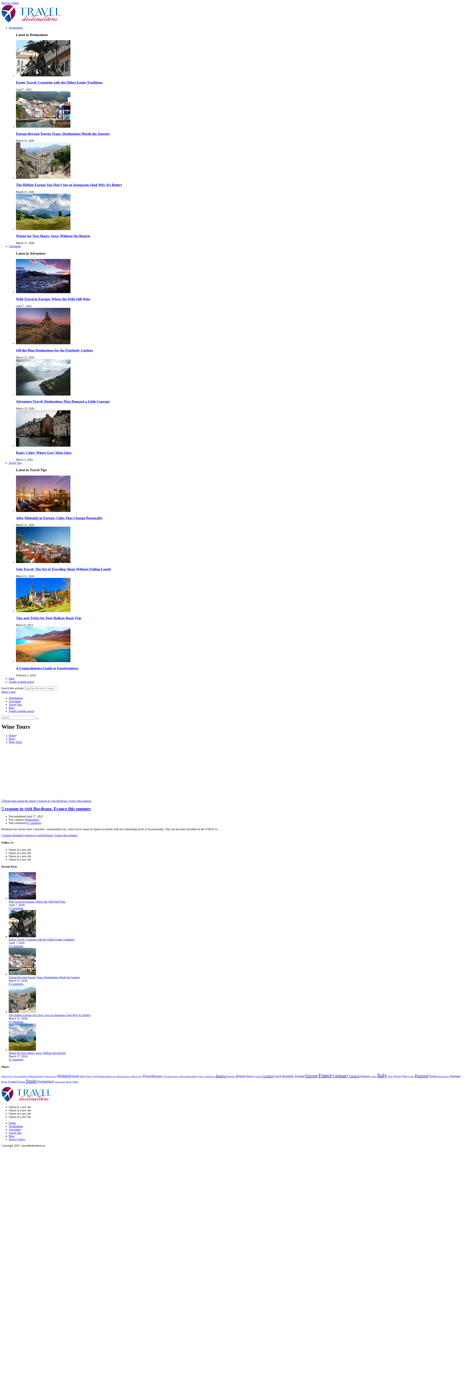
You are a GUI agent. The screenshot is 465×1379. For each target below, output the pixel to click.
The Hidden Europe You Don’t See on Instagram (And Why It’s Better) (69, 185)
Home (12, 1123)
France (325, 1075)
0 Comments (34, 823)
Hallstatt (365, 1076)
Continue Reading (39, 835)
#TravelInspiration (170, 1076)
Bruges (251, 1076)
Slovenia (21, 1082)
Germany (341, 1075)
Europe (311, 1075)
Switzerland (45, 1081)
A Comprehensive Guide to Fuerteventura (47, 668)
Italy (382, 1075)
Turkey (75, 1082)
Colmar (258, 1076)
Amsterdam (210, 1076)
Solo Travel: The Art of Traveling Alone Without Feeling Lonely (63, 569)
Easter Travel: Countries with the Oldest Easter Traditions (59, 82)
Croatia (267, 1076)
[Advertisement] (232, 772)
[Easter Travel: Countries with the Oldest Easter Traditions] (22, 936)
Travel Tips (15, 704)
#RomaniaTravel (123, 1076)
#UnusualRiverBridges (188, 1076)
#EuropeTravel (36, 1076)
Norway (397, 1076)
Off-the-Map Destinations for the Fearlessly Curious (54, 350)
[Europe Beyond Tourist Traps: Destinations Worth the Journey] (22, 974)
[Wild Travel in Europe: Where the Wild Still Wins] (22, 898)
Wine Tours (15, 742)
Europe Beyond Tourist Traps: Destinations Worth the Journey (63, 134)
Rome (4, 1082)
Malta (390, 1076)
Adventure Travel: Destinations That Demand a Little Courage (63, 401)
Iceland (373, 1076)
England (300, 1076)
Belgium (241, 1076)
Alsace (201, 1076)
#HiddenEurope (68, 1076)
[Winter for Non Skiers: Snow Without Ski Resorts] (22, 1049)
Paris (405, 1076)
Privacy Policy (17, 1139)
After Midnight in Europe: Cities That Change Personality (59, 518)
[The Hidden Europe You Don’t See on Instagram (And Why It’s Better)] (22, 1011)
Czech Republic (284, 1076)
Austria (220, 1076)
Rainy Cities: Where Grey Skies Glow (44, 453)
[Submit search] (37, 718)
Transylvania (59, 1082)
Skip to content (10, 3)
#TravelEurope (152, 1076)
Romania (455, 1076)
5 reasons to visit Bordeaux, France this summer (46, 808)
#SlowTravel (136, 1076)
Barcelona (231, 1076)
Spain (31, 1081)
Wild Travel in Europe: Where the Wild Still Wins (53, 299)
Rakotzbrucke (443, 1076)
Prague (433, 1076)
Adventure (15, 701)
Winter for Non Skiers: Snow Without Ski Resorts (53, 236)
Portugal (421, 1076)
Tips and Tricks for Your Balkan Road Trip (48, 618)
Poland (411, 1076)
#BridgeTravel (7, 1076)
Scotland (12, 1081)
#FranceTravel (50, 1076)
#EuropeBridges (21, 1076)
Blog (11, 707)
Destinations (16, 698)
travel (69, 1082)
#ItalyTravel (86, 1076)
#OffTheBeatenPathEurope (104, 1076)
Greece (354, 1076)
